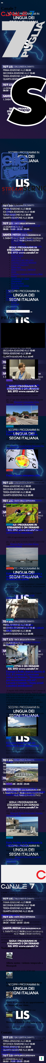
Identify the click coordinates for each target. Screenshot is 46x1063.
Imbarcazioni (11, 598)
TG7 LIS (15, 219)
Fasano (17, 759)
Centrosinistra (27, 402)
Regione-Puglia (16, 544)
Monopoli (18, 402)
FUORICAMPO (18, 237)
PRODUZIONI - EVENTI (22, 239)
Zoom (13, 272)
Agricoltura (27, 544)
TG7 (8, 212)
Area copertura (12, 299)
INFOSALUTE (17, 251)
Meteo (12, 500)
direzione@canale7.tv (10, 915)
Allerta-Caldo (26, 500)
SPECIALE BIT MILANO (22, 260)
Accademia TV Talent (20, 279)
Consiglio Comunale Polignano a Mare (27, 274)
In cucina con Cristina (20, 286)
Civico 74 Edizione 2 (19, 265)
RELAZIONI (16, 242)
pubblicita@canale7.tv (10, 1051)
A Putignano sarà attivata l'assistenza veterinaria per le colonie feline (25, 627)
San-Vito (18, 595)
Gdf (32, 595)
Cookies (4, 1054)
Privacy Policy (16, 1054)
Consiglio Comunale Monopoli (23, 262)
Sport (8, 738)
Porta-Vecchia (29, 857)
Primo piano (16, 267)
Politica (9, 380)
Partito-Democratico (27, 813)
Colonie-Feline (25, 642)
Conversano (19, 716)
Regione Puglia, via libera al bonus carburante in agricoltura (24, 531)
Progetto (9, 762)
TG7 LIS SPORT (18, 244)
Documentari (16, 281)
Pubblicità (15, 288)
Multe (19, 598)
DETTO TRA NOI (19, 232)
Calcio (22, 759)
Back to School (17, 283)
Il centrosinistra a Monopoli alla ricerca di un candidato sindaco (23, 386)
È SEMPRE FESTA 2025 (21, 230)
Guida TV (10, 290)
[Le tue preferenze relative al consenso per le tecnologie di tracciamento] (41, 1058)
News (8, 292)
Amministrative (29, 404)
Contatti (9, 295)
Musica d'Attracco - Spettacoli (23, 269)
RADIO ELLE (17, 253)
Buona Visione (17, 256)
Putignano (14, 642)
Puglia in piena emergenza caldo (23, 475)
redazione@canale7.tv (10, 1049)
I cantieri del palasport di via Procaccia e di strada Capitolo (22, 433)
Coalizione (18, 404)
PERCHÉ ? (16, 223)
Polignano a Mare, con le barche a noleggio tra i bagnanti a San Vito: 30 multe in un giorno (24, 576)
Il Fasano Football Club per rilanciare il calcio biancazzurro (22, 744)
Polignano (26, 595)
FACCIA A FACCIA (19, 235)
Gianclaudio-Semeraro (35, 759)
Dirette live (10, 297)
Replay (14, 276)
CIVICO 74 (16, 258)
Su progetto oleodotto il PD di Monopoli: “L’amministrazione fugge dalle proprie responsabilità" (25, 792)
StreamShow (16, 1061)
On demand (11, 214)
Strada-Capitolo (20, 448)
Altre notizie (11, 861)
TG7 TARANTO (18, 221)
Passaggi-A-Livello (32, 716)
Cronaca (9, 470)
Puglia (18, 500)
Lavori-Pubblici (25, 446)
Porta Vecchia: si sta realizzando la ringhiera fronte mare (24, 844)
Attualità (9, 426)
